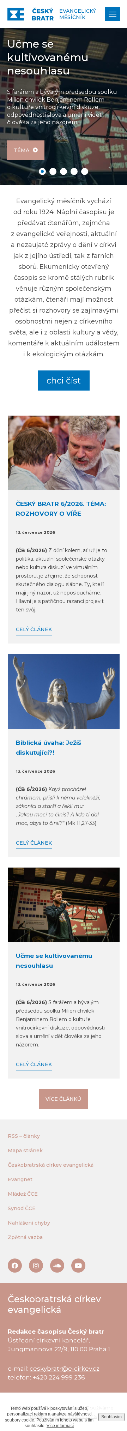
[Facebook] (15, 1265)
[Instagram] (36, 1265)
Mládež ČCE (23, 1194)
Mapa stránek (25, 1150)
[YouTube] (78, 1265)
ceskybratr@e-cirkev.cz (64, 1368)
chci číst (64, 380)
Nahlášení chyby (29, 1223)
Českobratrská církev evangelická (50, 1165)
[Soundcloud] (57, 1265)
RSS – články (24, 1136)
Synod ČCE (22, 1208)
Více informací (60, 1425)
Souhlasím (111, 1416)
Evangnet (20, 1179)
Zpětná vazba (25, 1237)
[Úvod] (30, 14)
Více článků (63, 1099)
